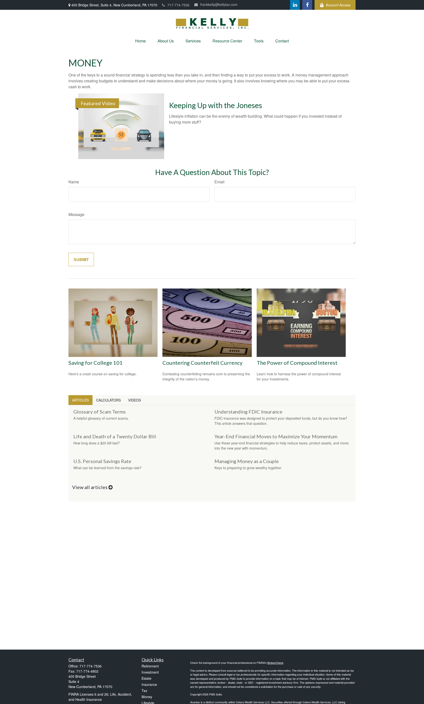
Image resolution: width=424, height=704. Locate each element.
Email (219, 182)
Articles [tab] (80, 400)
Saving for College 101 (95, 362)
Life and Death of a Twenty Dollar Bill (114, 436)
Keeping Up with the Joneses (215, 105)
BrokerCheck (275, 663)
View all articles (90, 487)
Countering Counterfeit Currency (202, 362)
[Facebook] (307, 5)
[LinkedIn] (295, 5)
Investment (150, 672)
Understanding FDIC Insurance (248, 412)
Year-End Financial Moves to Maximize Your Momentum (275, 436)
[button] (140, 41)
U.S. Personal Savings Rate (102, 461)
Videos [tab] (134, 400)
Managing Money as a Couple (246, 461)
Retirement (150, 666)
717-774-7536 (178, 4)
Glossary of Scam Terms (99, 412)
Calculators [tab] (108, 400)
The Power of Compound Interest (297, 362)
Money (147, 696)
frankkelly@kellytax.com (219, 4)
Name (73, 182)
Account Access (338, 4)
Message (76, 214)
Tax (144, 690)
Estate (146, 678)
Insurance (149, 684)
